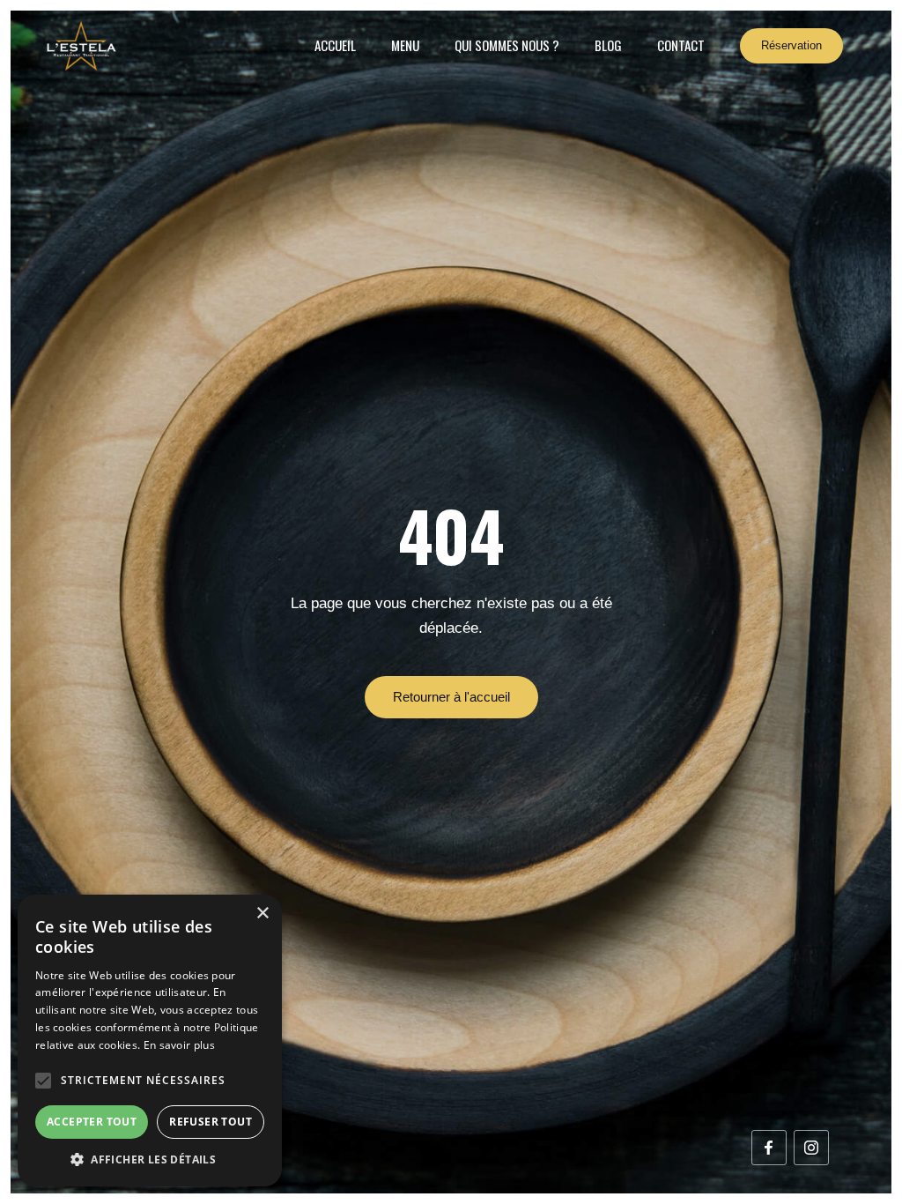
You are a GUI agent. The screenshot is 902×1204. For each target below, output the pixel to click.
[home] (81, 46)
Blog (608, 45)
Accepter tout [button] (92, 1121)
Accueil (335, 45)
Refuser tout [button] (210, 1121)
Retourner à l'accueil (451, 696)
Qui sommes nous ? (507, 45)
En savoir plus (179, 1044)
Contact (681, 45)
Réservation (791, 45)
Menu (405, 45)
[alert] (150, 1040)
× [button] (262, 913)
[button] (43, 1080)
